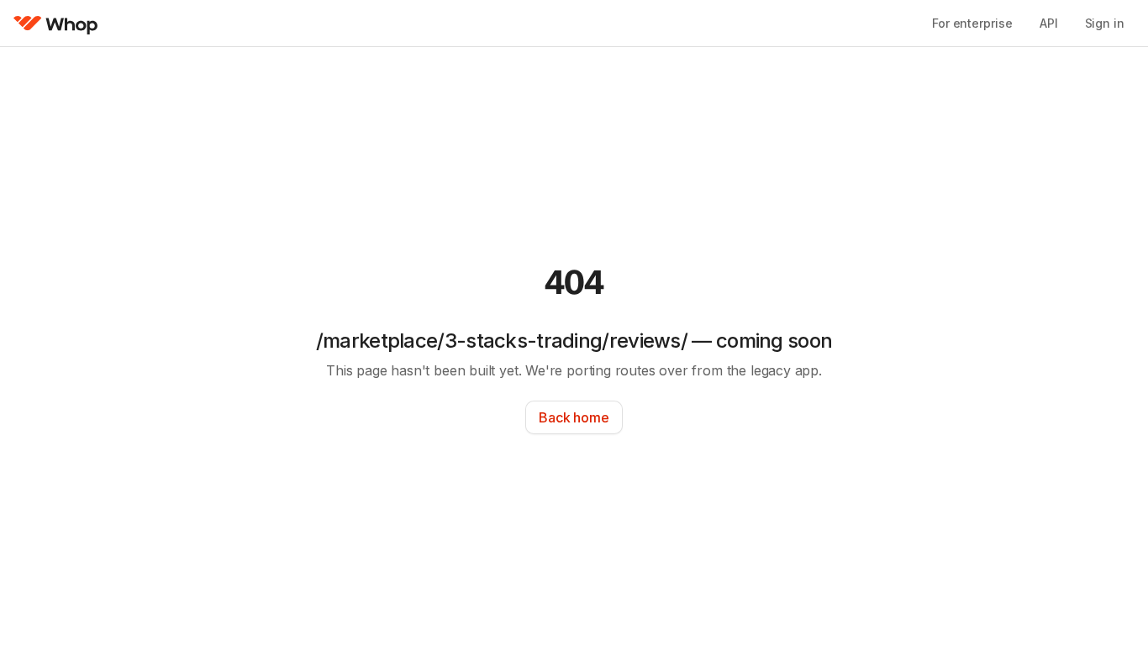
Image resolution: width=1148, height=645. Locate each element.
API (1049, 23)
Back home (573, 417)
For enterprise (972, 23)
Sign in (1104, 23)
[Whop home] (56, 23)
